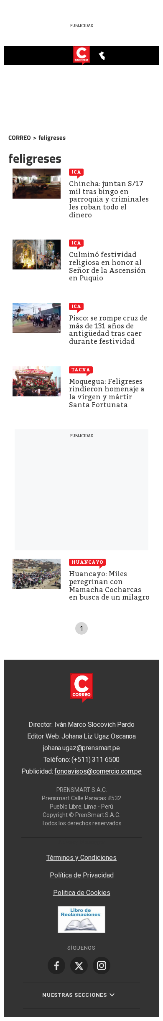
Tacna (80, 370)
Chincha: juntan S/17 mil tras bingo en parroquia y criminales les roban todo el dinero (109, 199)
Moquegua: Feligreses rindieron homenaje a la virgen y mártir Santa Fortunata (107, 393)
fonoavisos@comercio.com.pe (98, 771)
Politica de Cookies (81, 893)
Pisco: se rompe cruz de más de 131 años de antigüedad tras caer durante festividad (108, 329)
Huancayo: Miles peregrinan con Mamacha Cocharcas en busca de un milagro (109, 585)
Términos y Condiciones (81, 858)
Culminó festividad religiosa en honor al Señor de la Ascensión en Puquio (107, 266)
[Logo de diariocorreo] (81, 56)
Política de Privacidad (82, 875)
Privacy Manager (81, 841)
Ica (76, 172)
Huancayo (87, 562)
